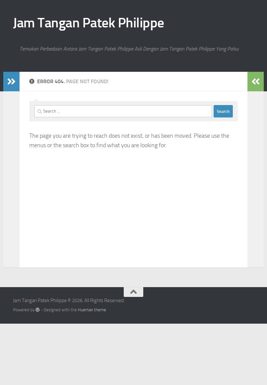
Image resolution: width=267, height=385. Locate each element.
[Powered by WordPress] (37, 310)
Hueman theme (92, 309)
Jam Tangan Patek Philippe (88, 23)
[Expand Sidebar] (11, 81)
